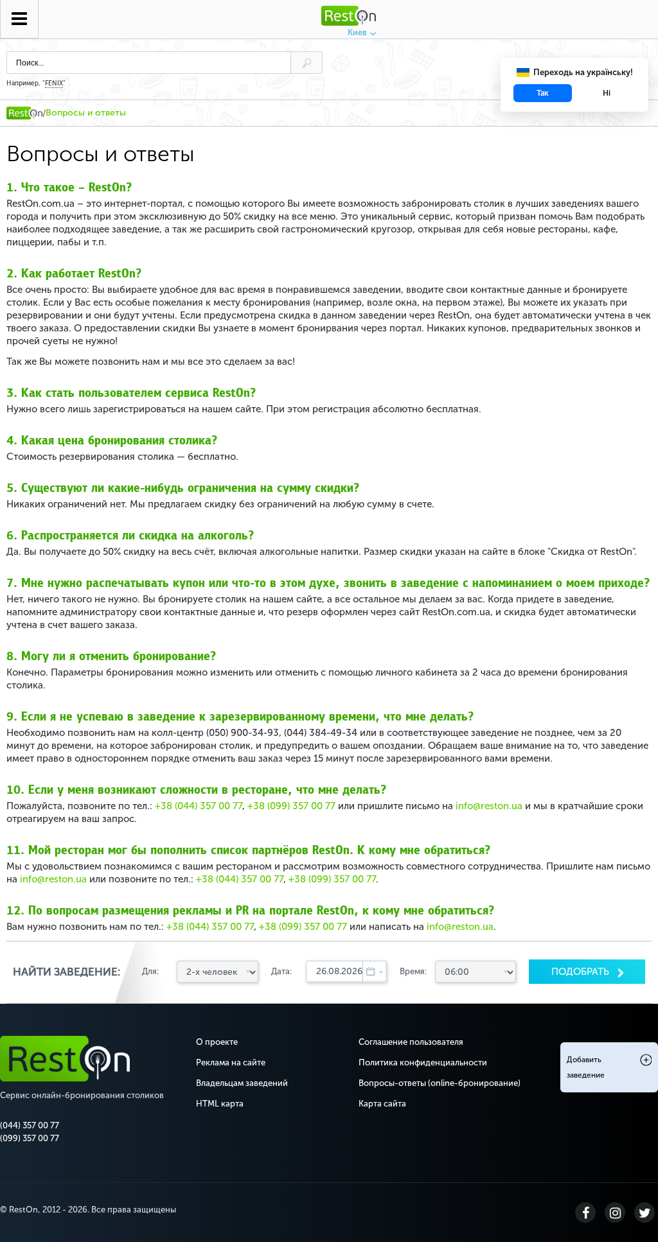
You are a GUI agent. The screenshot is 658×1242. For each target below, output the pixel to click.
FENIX (54, 83)
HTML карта (220, 1103)
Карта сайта (382, 1103)
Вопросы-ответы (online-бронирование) (439, 1083)
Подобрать (581, 971)
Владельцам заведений (242, 1083)
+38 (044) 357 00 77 (198, 806)
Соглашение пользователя (411, 1042)
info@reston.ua (489, 806)
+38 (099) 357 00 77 (291, 806)
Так (543, 93)
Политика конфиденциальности (423, 1062)
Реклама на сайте (230, 1062)
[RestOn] (24, 113)
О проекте (217, 1042)
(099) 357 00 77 (29, 1138)
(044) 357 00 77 (29, 1125)
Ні (606, 93)
